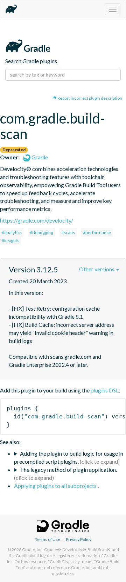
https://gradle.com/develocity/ (36, 220)
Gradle (39, 157)
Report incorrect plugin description (89, 98)
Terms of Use (47, 539)
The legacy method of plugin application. (68, 469)
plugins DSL (105, 390)
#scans (68, 232)
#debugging (41, 232)
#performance (97, 232)
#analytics (12, 232)
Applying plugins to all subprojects (56, 485)
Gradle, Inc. (32, 549)
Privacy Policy (78, 539)
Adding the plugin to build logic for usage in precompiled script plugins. (68, 457)
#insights (10, 240)
